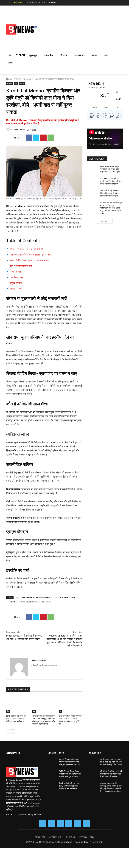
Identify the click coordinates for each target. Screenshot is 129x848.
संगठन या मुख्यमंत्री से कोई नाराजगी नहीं (26, 248)
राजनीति (22, 83)
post (73, 597)
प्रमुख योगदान (16, 283)
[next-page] (13, 731)
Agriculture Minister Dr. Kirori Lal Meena (32, 597)
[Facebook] (92, 2)
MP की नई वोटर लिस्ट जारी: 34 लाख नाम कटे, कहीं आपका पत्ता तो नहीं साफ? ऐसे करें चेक (111, 774)
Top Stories (46, 602)
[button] (119, 70)
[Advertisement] (89, 29)
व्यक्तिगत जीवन (16, 271)
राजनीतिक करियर (17, 277)
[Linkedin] (103, 2)
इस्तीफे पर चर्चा (16, 288)
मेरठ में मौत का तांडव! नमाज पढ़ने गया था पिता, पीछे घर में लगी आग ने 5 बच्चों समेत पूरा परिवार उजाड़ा (111, 762)
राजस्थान (17, 79)
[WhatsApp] (114, 2)
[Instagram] (98, 2)
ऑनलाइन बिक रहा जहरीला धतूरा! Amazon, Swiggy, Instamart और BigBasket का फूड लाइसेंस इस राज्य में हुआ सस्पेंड (111, 208)
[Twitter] (109, 2)
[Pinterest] (43, 138)
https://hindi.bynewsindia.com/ (44, 665)
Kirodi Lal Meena (60, 597)
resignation (13, 602)
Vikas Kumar (19, 129)
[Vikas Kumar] (8, 129)
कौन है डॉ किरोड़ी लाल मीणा (21, 265)
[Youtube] (120, 2)
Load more (104, 221)
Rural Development (29, 602)
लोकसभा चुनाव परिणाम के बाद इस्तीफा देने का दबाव (31, 254)
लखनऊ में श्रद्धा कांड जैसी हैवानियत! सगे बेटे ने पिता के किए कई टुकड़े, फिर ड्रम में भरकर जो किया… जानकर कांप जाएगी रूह (110, 787)
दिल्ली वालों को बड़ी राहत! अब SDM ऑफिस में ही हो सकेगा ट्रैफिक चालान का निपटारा (16, 718)
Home (9, 79)
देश (16, 83)
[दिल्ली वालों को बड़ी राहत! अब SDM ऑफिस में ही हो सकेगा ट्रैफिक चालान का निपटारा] (18, 704)
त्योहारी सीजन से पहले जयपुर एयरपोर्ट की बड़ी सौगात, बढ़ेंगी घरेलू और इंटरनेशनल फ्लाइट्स (110, 169)
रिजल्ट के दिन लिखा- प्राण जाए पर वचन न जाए (30, 260)
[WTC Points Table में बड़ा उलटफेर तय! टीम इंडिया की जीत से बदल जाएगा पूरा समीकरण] (92, 181)
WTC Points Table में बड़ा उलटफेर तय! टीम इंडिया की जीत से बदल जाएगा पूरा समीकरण (111, 181)
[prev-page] (8, 731)
